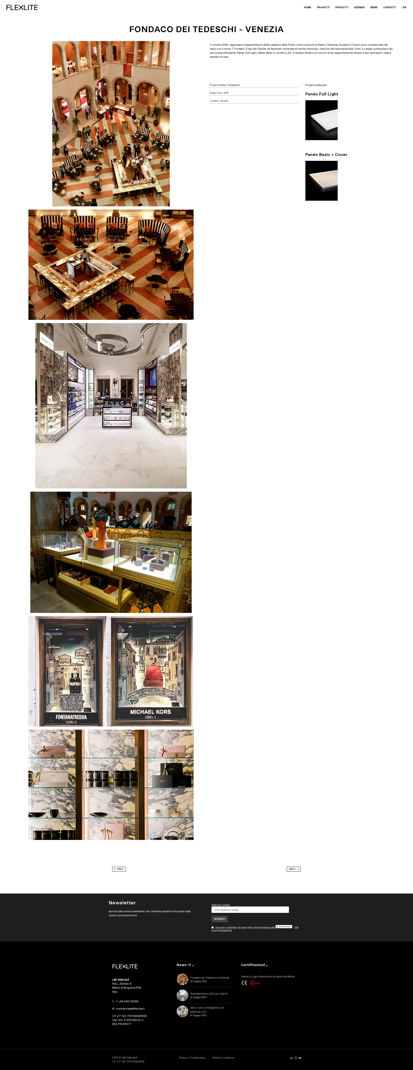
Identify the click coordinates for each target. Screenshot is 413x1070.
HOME (307, 7)
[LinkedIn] (291, 1058)
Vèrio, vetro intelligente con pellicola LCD (207, 1009)
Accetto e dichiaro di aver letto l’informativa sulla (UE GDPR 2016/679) (255, 929)
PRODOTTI (341, 7)
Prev (120, 869)
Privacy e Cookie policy (192, 1057)
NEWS (374, 7)
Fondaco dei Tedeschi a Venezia (209, 977)
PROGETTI (323, 7)
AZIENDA (359, 7)
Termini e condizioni (223, 1057)
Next (292, 869)
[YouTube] (300, 1058)
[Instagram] (295, 1058)
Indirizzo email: (221, 904)
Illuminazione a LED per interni (209, 993)
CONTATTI (389, 7)
